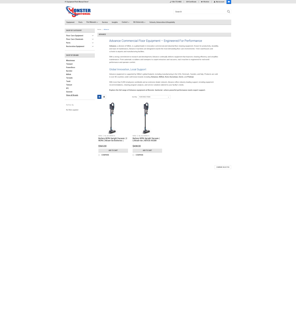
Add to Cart (113, 150)
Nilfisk (68, 74)
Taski (68, 81)
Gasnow (69, 92)
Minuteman (70, 60)
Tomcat (69, 85)
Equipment (70, 22)
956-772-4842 (176, 2)
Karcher (69, 71)
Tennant (69, 64)
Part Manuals (91, 22)
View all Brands (72, 95)
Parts (80, 22)
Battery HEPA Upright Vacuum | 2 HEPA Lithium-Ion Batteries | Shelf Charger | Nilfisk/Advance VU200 (112, 141)
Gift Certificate (191, 2)
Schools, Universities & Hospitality (162, 22)
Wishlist (206, 2)
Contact (125, 22)
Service (105, 22)
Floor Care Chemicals (74, 39)
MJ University (138, 22)
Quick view (113, 132)
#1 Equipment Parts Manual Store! (76, 2)
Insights (115, 22)
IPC (67, 88)
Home (99, 29)
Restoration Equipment (75, 46)
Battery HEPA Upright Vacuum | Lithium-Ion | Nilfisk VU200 (146, 139)
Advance (106, 29)
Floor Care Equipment (74, 36)
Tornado (69, 78)
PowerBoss (70, 67)
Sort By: (134, 97)
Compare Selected (222, 167)
